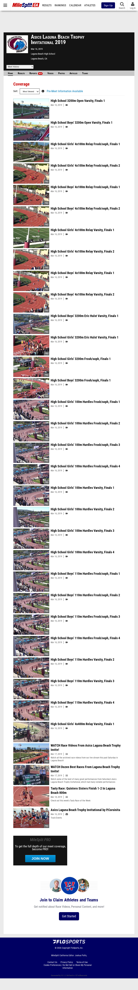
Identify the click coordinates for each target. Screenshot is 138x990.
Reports (35, 73)
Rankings (60, 5)
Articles (73, 73)
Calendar (75, 5)
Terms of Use (82, 962)
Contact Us (52, 962)
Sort (15, 91)
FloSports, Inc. (77, 948)
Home (10, 73)
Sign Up (108, 5)
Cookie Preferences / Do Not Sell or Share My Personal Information (68, 966)
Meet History (13, 67)
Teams (85, 73)
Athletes (89, 5)
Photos (61, 73)
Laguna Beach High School (43, 53)
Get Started (69, 916)
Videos (50, 73)
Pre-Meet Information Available (65, 91)
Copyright (66, 948)
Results (47, 5)
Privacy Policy (67, 962)
